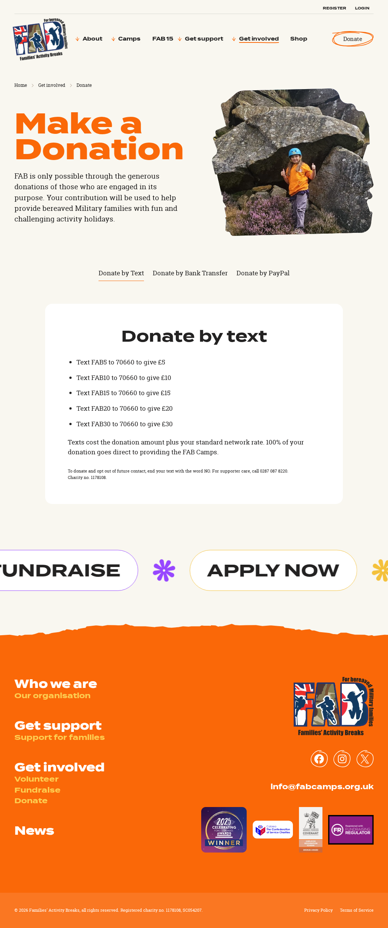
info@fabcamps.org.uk (322, 786)
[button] (93, 39)
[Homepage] (40, 39)
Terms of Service (357, 910)
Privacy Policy (318, 910)
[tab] (121, 273)
